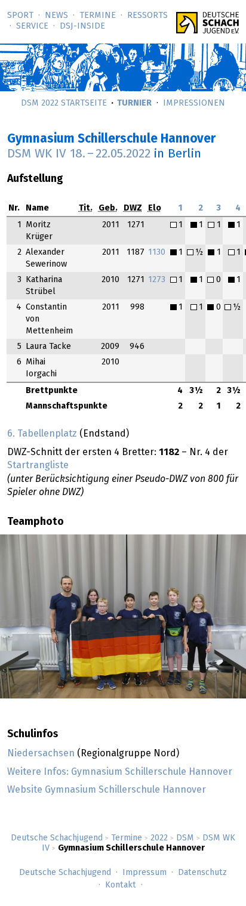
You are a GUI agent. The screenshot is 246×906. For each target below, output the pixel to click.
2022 (159, 838)
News (56, 15)
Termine (97, 15)
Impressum (144, 872)
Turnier (134, 103)
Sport (20, 15)
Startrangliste (38, 465)
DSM (185, 838)
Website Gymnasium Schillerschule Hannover (106, 789)
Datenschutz (202, 872)
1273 (156, 280)
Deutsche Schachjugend (57, 838)
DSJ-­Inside (82, 26)
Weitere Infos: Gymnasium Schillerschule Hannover (119, 772)
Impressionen (194, 103)
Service (32, 26)
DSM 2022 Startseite (64, 103)
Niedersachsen (41, 753)
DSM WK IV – (78, 154)
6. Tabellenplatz (42, 433)
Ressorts (147, 15)
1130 (156, 252)
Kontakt (120, 885)
